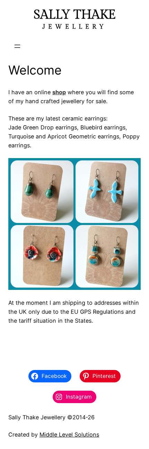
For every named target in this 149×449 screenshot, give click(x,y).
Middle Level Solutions (69, 434)
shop (59, 92)
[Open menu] (17, 46)
